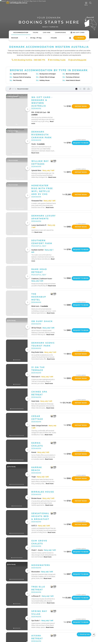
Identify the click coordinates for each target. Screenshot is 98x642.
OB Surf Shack (42, 321)
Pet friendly (17, 80)
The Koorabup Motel (38, 297)
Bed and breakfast (72, 74)
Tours (35, 32)
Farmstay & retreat (73, 77)
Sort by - (14, 89)
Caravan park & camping (22, 77)
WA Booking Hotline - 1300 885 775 (29, 60)
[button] (19, 38)
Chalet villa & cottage (47, 77)
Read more (35, 153)
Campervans (60, 32)
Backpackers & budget (48, 74)
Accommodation (20, 32)
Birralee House (42, 492)
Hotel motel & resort (73, 80)
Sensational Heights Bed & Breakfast (40, 516)
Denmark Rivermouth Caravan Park (41, 135)
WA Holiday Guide (57, 60)
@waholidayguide (78, 60)
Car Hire (46, 32)
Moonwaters (40, 565)
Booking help (85, 634)
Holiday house (45, 80)
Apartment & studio (20, 74)
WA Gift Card (79, 32)
